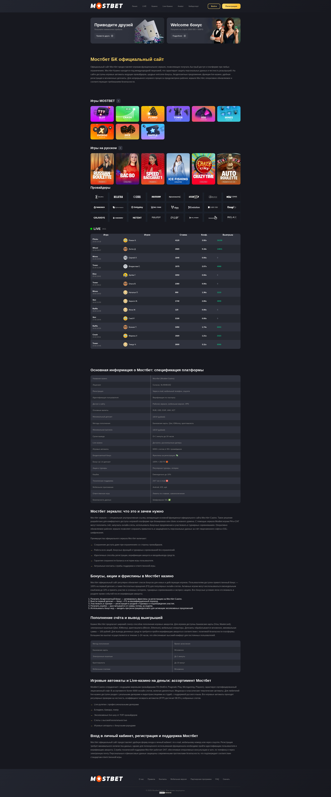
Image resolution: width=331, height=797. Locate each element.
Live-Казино (168, 6)
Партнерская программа (201, 779)
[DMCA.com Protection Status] (165, 793)
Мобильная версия (179, 779)
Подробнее (177, 36)
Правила (151, 779)
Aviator (180, 6)
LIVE (144, 6)
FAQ (217, 779)
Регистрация (231, 6)
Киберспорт (194, 6)
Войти (214, 6)
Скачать (226, 779)
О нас (141, 779)
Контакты (163, 779)
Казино (154, 6)
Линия (134, 6)
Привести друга (103, 36)
